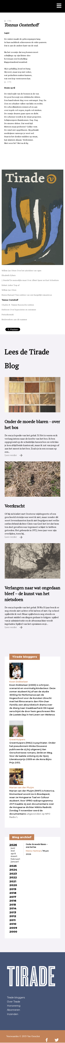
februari (15, 859)
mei (13, 851)
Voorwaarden (12, 1036)
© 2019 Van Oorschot (29, 1036)
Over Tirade (13, 1001)
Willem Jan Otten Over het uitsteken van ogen (21, 270)
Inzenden (12, 1014)
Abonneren (13, 1009)
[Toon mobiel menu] (59, 6)
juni (13, 848)
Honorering (13, 1005)
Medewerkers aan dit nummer (14, 319)
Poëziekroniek (8, 314)
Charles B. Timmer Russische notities (18, 305)
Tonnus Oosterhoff (10, 300)
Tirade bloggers (16, 997)
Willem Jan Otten (9, 290)
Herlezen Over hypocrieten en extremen (19, 309)
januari (15, 862)
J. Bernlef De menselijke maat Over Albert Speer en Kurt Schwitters (30, 280)
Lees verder (11, 455)
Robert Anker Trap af (11, 285)
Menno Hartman (33, 851)
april (13, 853)
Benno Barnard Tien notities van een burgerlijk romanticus (27, 295)
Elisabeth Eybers (9, 275)
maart (14, 856)
